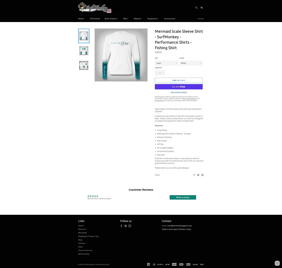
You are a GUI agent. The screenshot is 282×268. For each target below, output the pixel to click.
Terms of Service (85, 250)
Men (125, 18)
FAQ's (80, 247)
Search (81, 225)
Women (137, 18)
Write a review (182, 197)
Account (201, 19)
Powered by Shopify (102, 264)
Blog (80, 240)
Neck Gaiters (111, 18)
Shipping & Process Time (88, 236)
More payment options (179, 92)
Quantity (158, 68)
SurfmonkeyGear (89, 264)
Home (81, 18)
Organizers (152, 18)
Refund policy (83, 254)
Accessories (170, 18)
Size (156, 58)
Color (181, 58)
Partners (81, 243)
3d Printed (95, 18)
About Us (82, 229)
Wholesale (82, 233)
